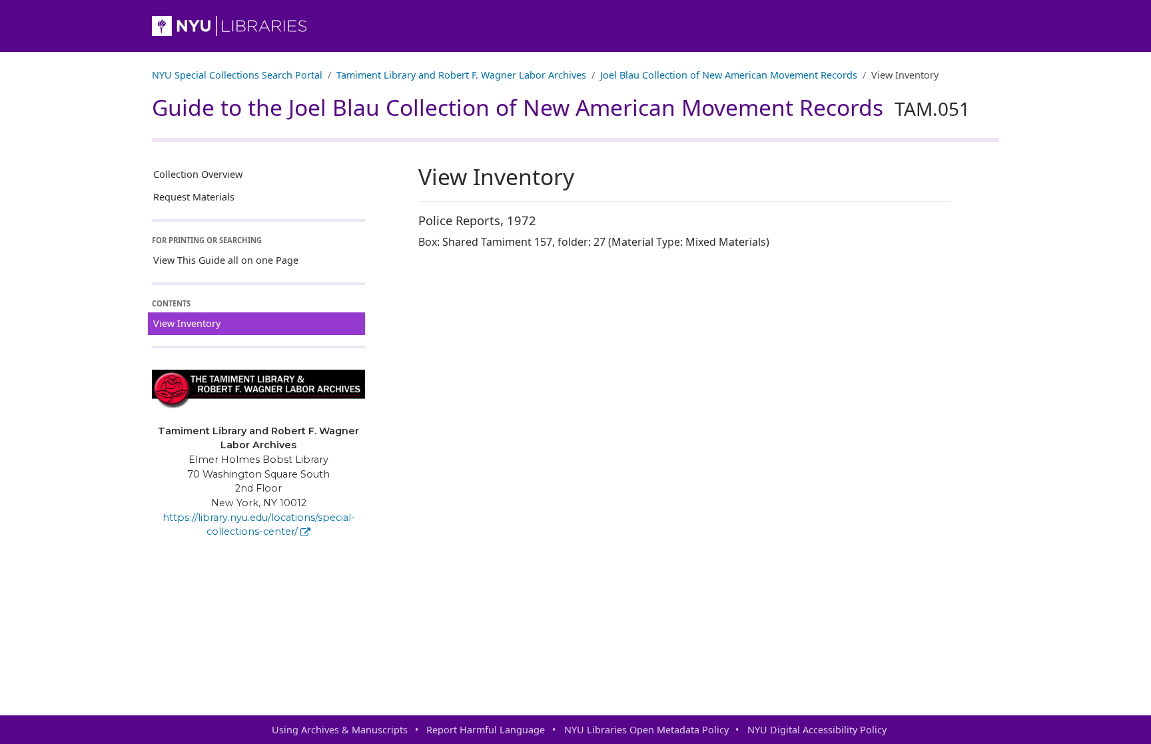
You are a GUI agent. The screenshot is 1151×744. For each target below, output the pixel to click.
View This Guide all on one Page (225, 260)
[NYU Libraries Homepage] (575, 26)
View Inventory (186, 323)
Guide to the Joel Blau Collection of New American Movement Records (561, 107)
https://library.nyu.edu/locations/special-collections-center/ (259, 525)
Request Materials (193, 196)
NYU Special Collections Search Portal (237, 75)
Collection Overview (197, 174)
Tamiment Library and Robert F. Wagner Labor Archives (461, 75)
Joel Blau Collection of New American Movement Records (728, 75)
